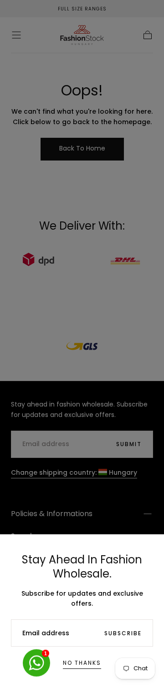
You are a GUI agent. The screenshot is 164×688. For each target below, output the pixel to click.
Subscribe (123, 633)
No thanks (82, 663)
